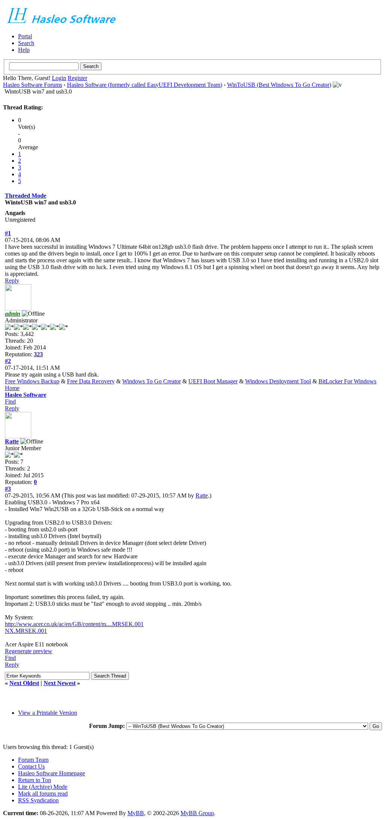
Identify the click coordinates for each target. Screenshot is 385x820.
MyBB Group (197, 813)
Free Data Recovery (91, 381)
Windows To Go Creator (151, 381)
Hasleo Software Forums (32, 85)
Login (59, 78)
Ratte (12, 441)
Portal (25, 36)
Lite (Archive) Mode (42, 787)
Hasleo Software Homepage (51, 773)
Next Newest (60, 683)
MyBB (135, 813)
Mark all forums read (43, 793)
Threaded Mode (25, 195)
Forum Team (33, 759)
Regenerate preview (28, 651)
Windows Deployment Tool (278, 381)
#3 (8, 489)
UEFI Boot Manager (213, 381)
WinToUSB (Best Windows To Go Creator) (279, 85)
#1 (8, 233)
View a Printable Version (47, 713)
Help (24, 50)
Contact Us (31, 766)
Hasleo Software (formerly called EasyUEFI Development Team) (144, 85)
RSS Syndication (38, 800)
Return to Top (34, 780)
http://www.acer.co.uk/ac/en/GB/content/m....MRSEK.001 (74, 624)
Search (26, 43)
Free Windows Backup (32, 381)
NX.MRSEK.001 (26, 631)
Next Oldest (24, 683)
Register (77, 78)
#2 (8, 361)
